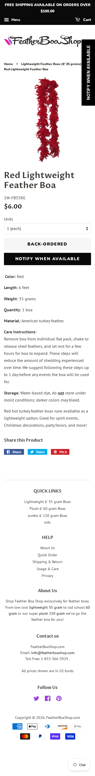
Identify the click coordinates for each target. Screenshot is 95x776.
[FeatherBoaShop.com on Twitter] (36, 699)
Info (47, 522)
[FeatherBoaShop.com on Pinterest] (59, 699)
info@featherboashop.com (52, 652)
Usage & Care (48, 568)
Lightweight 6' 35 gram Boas (47, 501)
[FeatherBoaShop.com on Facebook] (48, 699)
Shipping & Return (47, 561)
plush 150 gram (52, 613)
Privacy (47, 575)
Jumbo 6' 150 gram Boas (47, 515)
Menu (15, 19)
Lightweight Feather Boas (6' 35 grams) (51, 64)
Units (8, 219)
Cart (86, 19)
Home (8, 64)
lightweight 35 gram (45, 607)
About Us (47, 547)
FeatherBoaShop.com (63, 717)
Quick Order (47, 555)
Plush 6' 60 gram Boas (47, 508)
